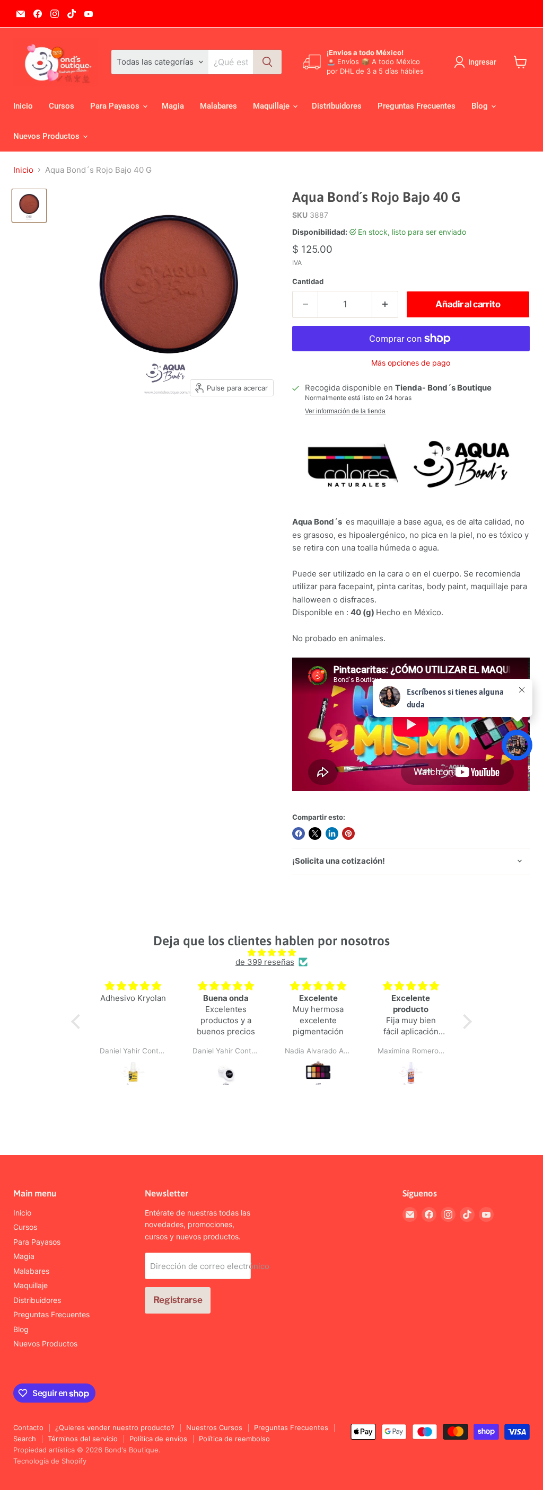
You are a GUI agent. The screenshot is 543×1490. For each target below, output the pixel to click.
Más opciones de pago (410, 363)
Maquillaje (272, 106)
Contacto (28, 1427)
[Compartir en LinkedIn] (332, 833)
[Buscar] (267, 62)
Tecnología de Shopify (49, 1461)
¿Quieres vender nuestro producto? (114, 1427)
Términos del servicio (83, 1438)
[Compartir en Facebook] (298, 833)
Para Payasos (116, 106)
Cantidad (307, 282)
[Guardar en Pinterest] (348, 833)
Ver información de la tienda (345, 411)
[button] (78, 1021)
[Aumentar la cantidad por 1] (385, 304)
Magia (173, 106)
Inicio (23, 106)
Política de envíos (158, 1438)
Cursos (61, 106)
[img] (271, 952)
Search (24, 1438)
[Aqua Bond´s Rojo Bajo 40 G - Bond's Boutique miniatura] (29, 205)
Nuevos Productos (47, 136)
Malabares (218, 106)
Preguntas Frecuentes (417, 106)
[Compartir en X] (315, 833)
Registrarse (177, 1299)
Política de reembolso (234, 1438)
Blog (480, 106)
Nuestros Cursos (214, 1427)
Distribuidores (337, 106)
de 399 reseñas (264, 961)
